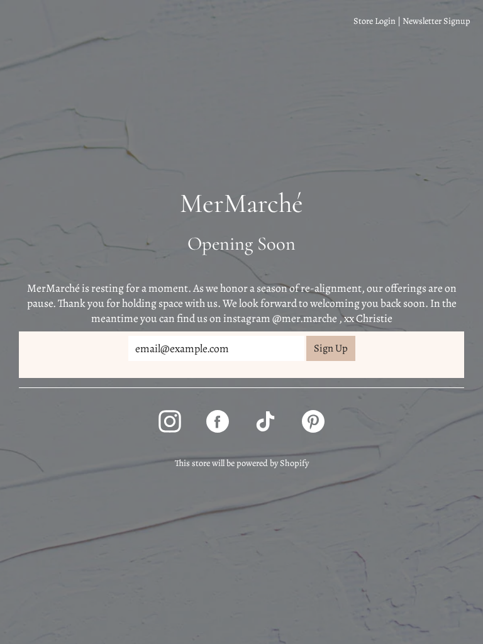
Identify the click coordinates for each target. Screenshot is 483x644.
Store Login (374, 20)
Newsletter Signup (436, 20)
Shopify (294, 463)
